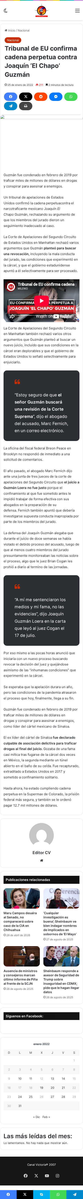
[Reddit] (40, 97)
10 (19, 1078)
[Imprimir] (25, 106)
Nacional (23, 30)
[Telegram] (10, 106)
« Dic (36, 1117)
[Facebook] (10, 97)
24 (20, 1097)
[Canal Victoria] (41, 10)
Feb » (46, 1117)
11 (30, 1078)
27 (52, 1097)
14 (63, 1078)
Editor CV (42, 852)
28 (63, 1097)
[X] (25, 97)
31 (19, 1106)
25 (31, 1097)
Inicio (11, 30)
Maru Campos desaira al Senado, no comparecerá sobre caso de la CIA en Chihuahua (20, 921)
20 (52, 1087)
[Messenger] (55, 97)
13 (52, 1078)
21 (63, 1087)
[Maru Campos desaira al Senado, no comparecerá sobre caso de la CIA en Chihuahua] (22, 898)
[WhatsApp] (70, 97)
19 (41, 1087)
